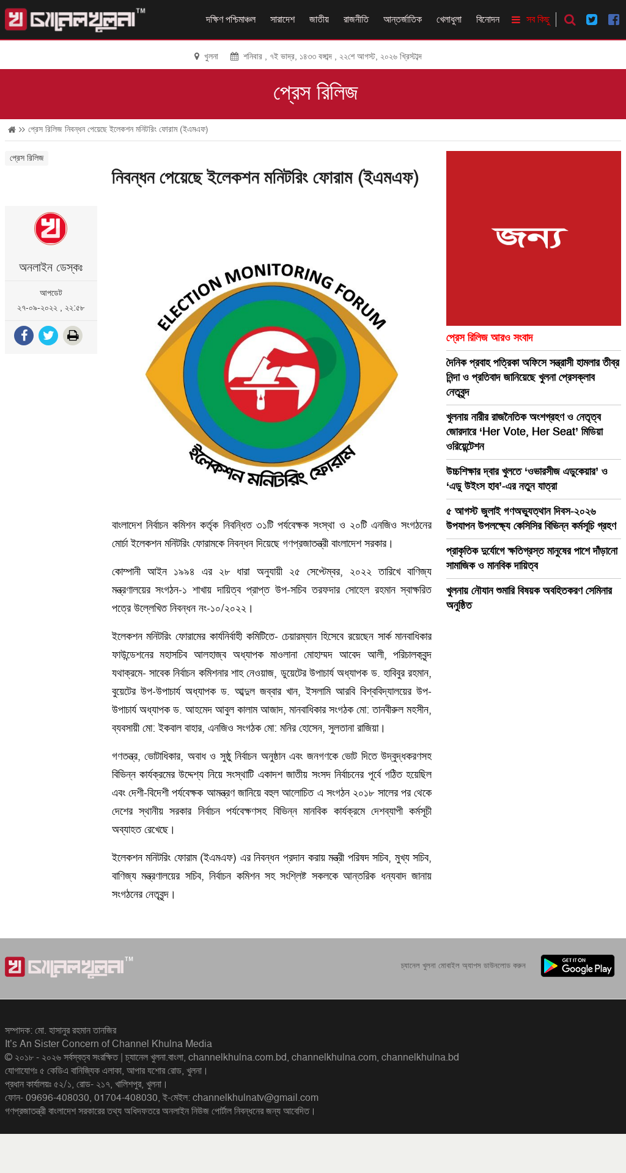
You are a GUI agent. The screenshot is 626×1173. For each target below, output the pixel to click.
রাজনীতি (356, 19)
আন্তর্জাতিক (402, 19)
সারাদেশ (282, 19)
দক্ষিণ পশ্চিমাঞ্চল (231, 19)
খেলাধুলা (449, 19)
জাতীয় (319, 19)
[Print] (74, 337)
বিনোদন (487, 19)
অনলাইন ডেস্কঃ (51, 267)
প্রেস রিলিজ (315, 93)
